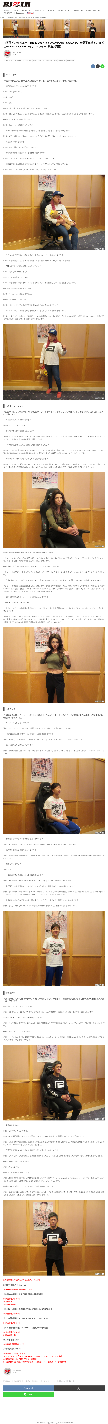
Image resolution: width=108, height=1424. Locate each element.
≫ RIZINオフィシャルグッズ (14, 1354)
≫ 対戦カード (8, 1302)
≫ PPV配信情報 (9, 1304)
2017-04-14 (17, 53)
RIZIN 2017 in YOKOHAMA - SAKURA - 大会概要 (21, 1280)
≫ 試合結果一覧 (9, 1335)
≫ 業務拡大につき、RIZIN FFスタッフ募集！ (20, 1359)
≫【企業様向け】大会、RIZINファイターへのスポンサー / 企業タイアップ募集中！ (34, 1362)
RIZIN (15, 55)
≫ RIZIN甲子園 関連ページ (13, 1344)
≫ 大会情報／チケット (12, 1299)
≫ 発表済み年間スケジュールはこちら (17, 1290)
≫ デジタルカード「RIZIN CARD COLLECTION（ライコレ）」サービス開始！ (33, 1356)
